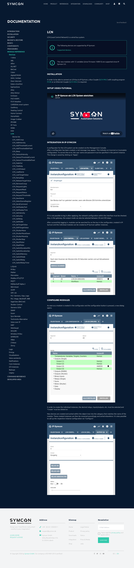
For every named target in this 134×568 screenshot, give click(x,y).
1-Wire (13, 57)
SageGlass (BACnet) (18, 301)
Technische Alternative (19, 319)
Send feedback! (122, 22)
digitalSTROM (16, 75)
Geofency (14, 107)
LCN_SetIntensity (18, 213)
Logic (11, 349)
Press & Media (85, 539)
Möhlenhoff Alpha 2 (18, 284)
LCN (12, 134)
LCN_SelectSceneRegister (21, 201)
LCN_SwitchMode (18, 257)
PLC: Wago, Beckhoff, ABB (20, 298)
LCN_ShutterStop (18, 239)
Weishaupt (15, 328)
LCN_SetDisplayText (19, 207)
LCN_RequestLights (19, 186)
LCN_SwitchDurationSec (21, 251)
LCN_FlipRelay (17, 166)
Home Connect (16, 113)
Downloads (87, 4)
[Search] (124, 4)
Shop (108, 4)
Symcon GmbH (29, 554)
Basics (10, 43)
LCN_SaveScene (18, 198)
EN (118, 554)
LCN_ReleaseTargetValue (21, 181)
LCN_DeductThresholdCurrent (23, 157)
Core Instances (14, 364)
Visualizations (14, 355)
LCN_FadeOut (17, 163)
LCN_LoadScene (18, 172)
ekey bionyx (15, 93)
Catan (13, 72)
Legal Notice (84, 527)
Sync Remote (15, 316)
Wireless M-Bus (16, 334)
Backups (12, 370)
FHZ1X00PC (15, 98)
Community (99, 4)
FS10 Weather (16, 101)
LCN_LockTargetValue (20, 175)
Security (11, 37)
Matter (13, 272)
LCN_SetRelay (17, 219)
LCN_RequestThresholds (21, 195)
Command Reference (16, 376)
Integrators (75, 4)
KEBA (13, 128)
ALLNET (13, 66)
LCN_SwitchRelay (18, 260)
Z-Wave (13, 342)
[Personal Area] (114, 4)
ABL (12, 60)
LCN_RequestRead (19, 189)
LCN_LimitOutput (18, 169)
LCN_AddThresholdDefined (22, 148)
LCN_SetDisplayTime (20, 210)
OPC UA (14, 293)
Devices (12, 55)
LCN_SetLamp (17, 216)
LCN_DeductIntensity (20, 154)
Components (13, 46)
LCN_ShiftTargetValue (20, 227)
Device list (16, 137)
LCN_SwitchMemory (19, 254)
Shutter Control (16, 304)
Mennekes (14, 275)
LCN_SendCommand (19, 204)
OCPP (13, 290)
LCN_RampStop (18, 178)
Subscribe (103, 540)
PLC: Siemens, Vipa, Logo (20, 296)
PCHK (49, 82)
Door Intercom (16, 81)
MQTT (13, 281)
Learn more (14, 535)
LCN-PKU (103, 79)
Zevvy (13, 345)
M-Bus (13, 269)
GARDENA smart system (20, 104)
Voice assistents (15, 358)
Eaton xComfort (17, 84)
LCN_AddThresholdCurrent (22, 145)
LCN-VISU (73, 82)
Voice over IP (15, 322)
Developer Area (14, 379)
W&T (12, 325)
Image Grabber (16, 119)
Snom (13, 313)
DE (114, 554)
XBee (13, 339)
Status (82, 535)
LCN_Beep (16, 151)
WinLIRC (14, 331)
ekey (12, 90)
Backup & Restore (15, 40)
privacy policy (115, 532)
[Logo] (15, 4)
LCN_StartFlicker (18, 242)
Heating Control (17, 110)
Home (46, 4)
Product (53, 4)
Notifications (13, 361)
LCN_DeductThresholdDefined (23, 160)
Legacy (11, 373)
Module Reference (16, 52)
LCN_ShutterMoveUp (20, 236)
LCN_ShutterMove (19, 230)
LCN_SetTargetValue (20, 224)
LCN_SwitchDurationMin (21, 248)
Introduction (13, 31)
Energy (11, 352)
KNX (12, 131)
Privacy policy (85, 531)
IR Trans (14, 125)
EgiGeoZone (15, 87)
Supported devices (64, 50)
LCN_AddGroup (18, 139)
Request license (16, 537)
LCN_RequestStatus (19, 192)
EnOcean (14, 96)
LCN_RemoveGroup (19, 183)
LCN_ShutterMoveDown (21, 233)
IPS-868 (13, 122)
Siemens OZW (16, 307)
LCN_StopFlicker (18, 245)
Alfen (13, 63)
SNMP (13, 310)
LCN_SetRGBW (17, 222)
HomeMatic (15, 116)
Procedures (12, 49)
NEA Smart (15, 287)
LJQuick (14, 266)
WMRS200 (14, 337)
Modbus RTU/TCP (17, 278)
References (64, 4)
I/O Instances (14, 367)
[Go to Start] (129, 556)
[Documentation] (119, 4)
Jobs (82, 544)
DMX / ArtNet (16, 78)
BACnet (13, 69)
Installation (13, 34)
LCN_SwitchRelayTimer (20, 263)
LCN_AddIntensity (19, 142)
